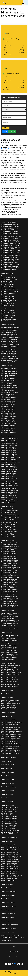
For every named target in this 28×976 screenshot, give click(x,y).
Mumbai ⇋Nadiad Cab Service (9, 481)
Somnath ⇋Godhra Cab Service (9, 563)
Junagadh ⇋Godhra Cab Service (9, 858)
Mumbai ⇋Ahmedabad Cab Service (10, 438)
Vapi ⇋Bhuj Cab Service (7, 377)
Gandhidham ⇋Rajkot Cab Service (10, 746)
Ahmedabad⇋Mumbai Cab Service (10, 252)
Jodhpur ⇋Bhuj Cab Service (8, 702)
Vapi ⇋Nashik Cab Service (8, 415)
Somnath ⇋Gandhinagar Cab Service (10, 562)
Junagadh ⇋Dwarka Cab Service (9, 854)
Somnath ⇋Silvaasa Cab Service (9, 598)
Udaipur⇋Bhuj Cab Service (8, 813)
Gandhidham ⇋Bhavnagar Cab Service (11, 727)
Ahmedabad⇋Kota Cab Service (9, 248)
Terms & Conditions (14, 956)
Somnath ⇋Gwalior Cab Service (9, 565)
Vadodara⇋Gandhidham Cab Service (10, 337)
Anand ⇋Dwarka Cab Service (8, 514)
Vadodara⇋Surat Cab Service (8, 356)
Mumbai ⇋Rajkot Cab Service (8, 488)
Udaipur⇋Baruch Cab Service (8, 809)
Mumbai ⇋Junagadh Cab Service (9, 473)
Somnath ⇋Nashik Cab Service (9, 589)
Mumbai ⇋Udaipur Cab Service (9, 497)
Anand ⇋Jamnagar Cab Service (9, 522)
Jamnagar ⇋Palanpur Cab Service (10, 677)
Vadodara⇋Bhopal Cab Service (9, 332)
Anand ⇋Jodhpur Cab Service (8, 524)
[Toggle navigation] (23, 3)
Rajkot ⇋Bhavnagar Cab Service (9, 640)
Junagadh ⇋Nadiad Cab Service (9, 864)
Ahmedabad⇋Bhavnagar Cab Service (10, 226)
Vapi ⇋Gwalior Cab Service (8, 390)
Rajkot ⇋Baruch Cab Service (8, 638)
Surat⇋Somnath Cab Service (8, 314)
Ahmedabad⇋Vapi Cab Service (9, 269)
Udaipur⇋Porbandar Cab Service (9, 827)
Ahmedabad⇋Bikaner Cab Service (10, 231)
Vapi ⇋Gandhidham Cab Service (9, 385)
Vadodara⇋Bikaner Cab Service (9, 334)
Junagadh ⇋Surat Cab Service (9, 873)
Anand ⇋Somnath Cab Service (9, 531)
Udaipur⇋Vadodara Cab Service (9, 832)
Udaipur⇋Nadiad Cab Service (8, 821)
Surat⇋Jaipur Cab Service (8, 296)
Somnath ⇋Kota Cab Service (8, 581)
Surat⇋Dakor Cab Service (7, 286)
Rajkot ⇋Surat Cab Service (8, 656)
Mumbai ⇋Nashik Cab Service (9, 483)
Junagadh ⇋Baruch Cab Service (9, 851)
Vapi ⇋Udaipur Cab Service (8, 428)
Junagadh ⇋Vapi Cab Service (8, 880)
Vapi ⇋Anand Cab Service (8, 370)
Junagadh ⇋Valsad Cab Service (9, 878)
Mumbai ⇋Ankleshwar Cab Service (10, 442)
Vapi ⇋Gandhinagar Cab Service (9, 387)
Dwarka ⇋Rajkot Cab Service (8, 625)
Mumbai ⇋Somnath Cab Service (9, 494)
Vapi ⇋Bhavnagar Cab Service (9, 373)
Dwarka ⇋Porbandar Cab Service (9, 623)
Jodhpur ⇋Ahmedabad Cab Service (10, 700)
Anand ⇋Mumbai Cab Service (8, 528)
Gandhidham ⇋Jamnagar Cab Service (11, 734)
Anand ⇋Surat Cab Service (8, 533)
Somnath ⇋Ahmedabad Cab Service (10, 543)
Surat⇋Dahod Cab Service (8, 284)
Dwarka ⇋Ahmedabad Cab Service (10, 613)
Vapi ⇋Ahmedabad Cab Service (9, 368)
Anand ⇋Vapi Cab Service (8, 536)
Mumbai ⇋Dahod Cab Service (8, 450)
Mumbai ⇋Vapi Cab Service (8, 502)
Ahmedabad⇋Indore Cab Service (9, 238)
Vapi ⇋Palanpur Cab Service (8, 416)
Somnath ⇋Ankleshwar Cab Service (10, 546)
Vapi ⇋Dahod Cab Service (8, 380)
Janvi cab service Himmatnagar (9, 149)
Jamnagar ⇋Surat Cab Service (9, 683)
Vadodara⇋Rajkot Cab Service (9, 353)
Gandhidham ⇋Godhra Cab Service (10, 733)
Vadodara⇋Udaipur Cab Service (9, 358)
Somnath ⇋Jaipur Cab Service (9, 570)
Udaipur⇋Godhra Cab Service (9, 814)
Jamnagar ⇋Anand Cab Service (9, 667)
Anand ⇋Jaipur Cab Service (8, 519)
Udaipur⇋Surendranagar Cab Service (10, 830)
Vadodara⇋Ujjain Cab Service (9, 360)
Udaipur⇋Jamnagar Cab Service (9, 816)
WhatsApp (13, 131)
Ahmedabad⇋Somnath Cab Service (10, 261)
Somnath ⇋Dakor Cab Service (9, 556)
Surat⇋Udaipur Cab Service (8, 315)
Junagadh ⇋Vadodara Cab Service (10, 877)
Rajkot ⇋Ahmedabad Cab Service (9, 635)
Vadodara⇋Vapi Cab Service (8, 362)
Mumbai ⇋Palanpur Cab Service (9, 485)
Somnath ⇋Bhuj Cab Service (8, 551)
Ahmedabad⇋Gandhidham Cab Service (11, 235)
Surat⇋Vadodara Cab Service (8, 319)
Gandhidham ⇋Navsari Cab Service (10, 743)
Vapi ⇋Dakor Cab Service (7, 382)
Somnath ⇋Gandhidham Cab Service (10, 560)
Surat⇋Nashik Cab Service (8, 308)
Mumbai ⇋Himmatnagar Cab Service (10, 462)
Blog (14, 946)
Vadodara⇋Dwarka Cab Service (9, 336)
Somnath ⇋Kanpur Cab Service (9, 579)
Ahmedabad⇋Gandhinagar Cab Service (11, 236)
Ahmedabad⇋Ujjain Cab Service (9, 266)
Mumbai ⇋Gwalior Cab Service (9, 461)
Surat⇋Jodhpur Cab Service (8, 301)
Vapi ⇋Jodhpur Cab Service (8, 401)
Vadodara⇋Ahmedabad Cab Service (10, 327)
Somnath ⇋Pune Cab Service (8, 593)
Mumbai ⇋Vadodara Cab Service (9, 500)
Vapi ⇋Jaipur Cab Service (7, 396)
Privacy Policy (14, 951)
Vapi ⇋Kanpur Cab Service (8, 404)
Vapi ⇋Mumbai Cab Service (8, 411)
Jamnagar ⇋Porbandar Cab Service (10, 679)
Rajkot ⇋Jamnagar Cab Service (9, 645)
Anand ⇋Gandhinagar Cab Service (10, 517)
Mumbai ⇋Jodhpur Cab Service (9, 471)
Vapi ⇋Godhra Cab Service (8, 389)
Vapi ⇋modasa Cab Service (8, 408)
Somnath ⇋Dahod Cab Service (9, 555)
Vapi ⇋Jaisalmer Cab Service (8, 397)
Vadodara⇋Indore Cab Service (9, 339)
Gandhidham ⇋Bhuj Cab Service (9, 729)
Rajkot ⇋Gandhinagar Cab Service (10, 643)
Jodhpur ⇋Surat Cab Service (8, 707)
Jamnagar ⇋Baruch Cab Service (9, 669)
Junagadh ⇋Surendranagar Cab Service (11, 875)
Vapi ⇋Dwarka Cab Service (8, 383)
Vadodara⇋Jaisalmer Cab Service (10, 342)
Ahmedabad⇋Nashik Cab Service (9, 254)
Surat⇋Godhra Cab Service (8, 293)
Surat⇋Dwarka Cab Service (8, 288)
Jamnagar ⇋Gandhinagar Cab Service (11, 672)
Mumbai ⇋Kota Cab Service (8, 476)
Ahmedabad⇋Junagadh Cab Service (10, 247)
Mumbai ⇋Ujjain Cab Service (8, 499)
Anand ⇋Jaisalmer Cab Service (9, 521)
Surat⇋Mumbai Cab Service (8, 305)
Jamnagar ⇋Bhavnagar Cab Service (10, 670)
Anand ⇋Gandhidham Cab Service (10, 515)
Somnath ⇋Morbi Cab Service (8, 584)
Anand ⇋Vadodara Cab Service (9, 534)
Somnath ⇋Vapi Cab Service (8, 607)
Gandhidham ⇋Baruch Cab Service (10, 726)
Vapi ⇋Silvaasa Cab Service (8, 423)
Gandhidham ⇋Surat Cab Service (9, 748)
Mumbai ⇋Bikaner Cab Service (9, 449)
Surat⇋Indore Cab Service (8, 295)
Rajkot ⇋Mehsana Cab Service (9, 649)
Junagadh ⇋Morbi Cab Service (9, 863)
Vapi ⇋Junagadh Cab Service (8, 402)
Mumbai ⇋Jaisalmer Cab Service (9, 468)
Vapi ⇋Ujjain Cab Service (7, 430)
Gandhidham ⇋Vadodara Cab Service (10, 750)
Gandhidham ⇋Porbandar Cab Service (11, 745)
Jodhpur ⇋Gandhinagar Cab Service (10, 703)
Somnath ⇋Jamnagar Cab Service (10, 574)
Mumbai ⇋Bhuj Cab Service (8, 447)
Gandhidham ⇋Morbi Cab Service (9, 739)
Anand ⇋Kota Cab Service (8, 526)
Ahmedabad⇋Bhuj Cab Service (9, 229)
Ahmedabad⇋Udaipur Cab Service (10, 264)
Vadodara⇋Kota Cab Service (8, 348)
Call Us (5, 131)
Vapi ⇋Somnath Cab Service (8, 425)
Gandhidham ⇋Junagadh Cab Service (11, 736)
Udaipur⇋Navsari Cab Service (9, 823)
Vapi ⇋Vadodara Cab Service (8, 432)
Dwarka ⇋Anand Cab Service (8, 615)
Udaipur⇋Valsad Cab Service (8, 833)
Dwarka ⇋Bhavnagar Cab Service (9, 616)
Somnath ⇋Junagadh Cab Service (10, 577)
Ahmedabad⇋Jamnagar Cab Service (10, 243)
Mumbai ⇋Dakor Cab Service (8, 452)
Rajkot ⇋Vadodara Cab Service (9, 657)
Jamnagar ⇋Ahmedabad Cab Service (10, 665)
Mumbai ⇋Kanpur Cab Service (9, 474)
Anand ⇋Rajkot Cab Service (8, 529)
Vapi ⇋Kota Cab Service (7, 406)
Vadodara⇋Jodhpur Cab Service (9, 346)
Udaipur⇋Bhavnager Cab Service (9, 811)
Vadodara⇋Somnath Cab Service (9, 355)
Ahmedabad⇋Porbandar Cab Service (10, 255)
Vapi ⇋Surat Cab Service (7, 427)
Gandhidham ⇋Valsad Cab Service (10, 752)
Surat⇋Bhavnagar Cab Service (9, 279)
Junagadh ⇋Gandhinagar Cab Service (11, 856)
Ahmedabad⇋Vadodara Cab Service (10, 267)
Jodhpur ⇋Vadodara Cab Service (9, 708)
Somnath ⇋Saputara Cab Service (9, 596)
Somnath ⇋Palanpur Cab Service (9, 591)
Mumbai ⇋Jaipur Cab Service (8, 466)
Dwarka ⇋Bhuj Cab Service (8, 618)
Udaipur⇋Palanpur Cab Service (9, 825)
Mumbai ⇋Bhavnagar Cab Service (10, 443)
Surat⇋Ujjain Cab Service (7, 317)
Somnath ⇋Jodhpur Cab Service (9, 575)
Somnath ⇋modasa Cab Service (9, 582)
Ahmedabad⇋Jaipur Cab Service (9, 240)
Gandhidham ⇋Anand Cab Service (10, 724)
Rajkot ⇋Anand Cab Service (8, 636)
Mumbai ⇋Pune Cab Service (8, 487)
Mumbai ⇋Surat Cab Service (8, 495)
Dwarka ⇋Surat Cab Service (8, 627)
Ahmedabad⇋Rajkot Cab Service (9, 257)
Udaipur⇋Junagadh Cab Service (9, 818)
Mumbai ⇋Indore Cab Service (8, 464)
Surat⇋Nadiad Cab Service (8, 307)
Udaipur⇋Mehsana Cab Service (9, 820)
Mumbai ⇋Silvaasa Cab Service (9, 492)
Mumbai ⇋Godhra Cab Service (9, 459)
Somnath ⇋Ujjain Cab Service (9, 603)
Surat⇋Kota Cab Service (7, 303)
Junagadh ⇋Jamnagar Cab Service (10, 859)
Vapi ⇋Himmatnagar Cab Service (9, 392)
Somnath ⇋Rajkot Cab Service (9, 594)
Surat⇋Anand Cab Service (8, 277)
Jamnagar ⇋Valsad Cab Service (9, 686)
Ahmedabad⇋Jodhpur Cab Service (10, 245)
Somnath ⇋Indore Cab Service (9, 568)
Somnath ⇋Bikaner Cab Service (9, 553)
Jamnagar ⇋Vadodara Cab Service (10, 684)
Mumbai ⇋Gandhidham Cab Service (10, 455)
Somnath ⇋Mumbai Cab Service (9, 586)
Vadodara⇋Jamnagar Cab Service (10, 344)
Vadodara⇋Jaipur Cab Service (9, 341)
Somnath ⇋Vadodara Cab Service (9, 605)
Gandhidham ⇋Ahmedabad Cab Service (11, 722)
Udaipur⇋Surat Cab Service (8, 828)
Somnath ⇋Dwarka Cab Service (9, 558)
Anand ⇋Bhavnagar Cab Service (9, 510)
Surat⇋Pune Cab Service (7, 310)
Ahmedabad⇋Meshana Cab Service (10, 250)
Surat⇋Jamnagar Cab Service (8, 300)
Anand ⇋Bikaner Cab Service (8, 512)
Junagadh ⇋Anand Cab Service (9, 849)
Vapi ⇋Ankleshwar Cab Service (9, 371)
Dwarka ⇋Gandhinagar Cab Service (10, 620)
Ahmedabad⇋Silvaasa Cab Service (10, 259)
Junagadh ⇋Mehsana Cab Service (10, 861)
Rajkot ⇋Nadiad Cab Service (8, 650)
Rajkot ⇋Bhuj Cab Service (8, 642)
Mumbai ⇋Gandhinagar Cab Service (10, 457)
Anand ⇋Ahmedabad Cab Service (10, 509)
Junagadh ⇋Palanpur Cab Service (10, 868)
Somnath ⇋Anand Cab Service (9, 544)
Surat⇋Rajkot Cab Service (8, 312)
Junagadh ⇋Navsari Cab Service (9, 866)
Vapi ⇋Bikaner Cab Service (8, 378)
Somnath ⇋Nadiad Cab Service (9, 587)
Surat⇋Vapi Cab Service (7, 321)
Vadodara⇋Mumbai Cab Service (9, 349)
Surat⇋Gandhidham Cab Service (9, 289)
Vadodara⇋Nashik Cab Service (9, 351)
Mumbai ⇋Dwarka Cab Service (9, 454)
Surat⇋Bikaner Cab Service (8, 282)
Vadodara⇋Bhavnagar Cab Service (10, 330)
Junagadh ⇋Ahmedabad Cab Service (10, 847)
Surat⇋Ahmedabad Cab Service (9, 276)
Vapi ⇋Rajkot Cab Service (8, 420)
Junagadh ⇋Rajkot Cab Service (9, 871)
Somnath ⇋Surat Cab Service (8, 600)
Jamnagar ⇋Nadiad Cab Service (9, 676)
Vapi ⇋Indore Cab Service (7, 394)
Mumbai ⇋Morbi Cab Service (8, 480)
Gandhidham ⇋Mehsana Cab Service (10, 738)
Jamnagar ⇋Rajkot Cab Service (9, 681)
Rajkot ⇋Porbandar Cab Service (9, 654)
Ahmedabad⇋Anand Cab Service (9, 224)
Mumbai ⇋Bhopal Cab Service (9, 445)
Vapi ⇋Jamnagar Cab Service (8, 399)
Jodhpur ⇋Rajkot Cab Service (8, 705)
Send (5, 127)
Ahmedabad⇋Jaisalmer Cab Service (10, 242)
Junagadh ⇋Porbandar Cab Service (10, 870)
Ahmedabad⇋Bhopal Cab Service (10, 228)
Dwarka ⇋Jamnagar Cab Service (9, 621)
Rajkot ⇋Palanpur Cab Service (9, 652)
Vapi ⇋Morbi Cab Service (7, 409)
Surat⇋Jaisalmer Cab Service (8, 298)
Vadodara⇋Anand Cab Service (9, 329)
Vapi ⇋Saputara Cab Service (8, 421)
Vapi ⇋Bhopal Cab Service (8, 375)
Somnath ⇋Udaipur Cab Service (9, 601)
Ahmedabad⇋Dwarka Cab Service (10, 233)
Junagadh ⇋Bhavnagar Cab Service (10, 852)
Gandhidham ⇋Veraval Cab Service (10, 753)
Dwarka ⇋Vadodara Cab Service (9, 628)
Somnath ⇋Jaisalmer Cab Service (9, 572)
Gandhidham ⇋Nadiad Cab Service (10, 741)
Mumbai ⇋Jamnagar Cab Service (9, 469)
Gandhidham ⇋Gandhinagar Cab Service (11, 731)
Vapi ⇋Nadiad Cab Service (8, 413)
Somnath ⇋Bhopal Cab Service (9, 549)
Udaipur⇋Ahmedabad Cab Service (10, 808)
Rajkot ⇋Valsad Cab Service (8, 659)
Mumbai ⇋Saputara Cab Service (9, 490)
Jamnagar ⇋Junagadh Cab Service (10, 674)
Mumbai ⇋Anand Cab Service (8, 440)
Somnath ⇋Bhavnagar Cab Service (10, 548)
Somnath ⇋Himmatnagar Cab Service (10, 567)
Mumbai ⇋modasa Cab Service (9, 478)
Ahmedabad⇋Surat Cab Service (9, 262)
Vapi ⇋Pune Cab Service (7, 418)
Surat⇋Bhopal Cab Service (8, 281)
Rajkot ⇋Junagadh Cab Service (9, 647)
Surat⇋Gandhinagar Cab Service (9, 291)
